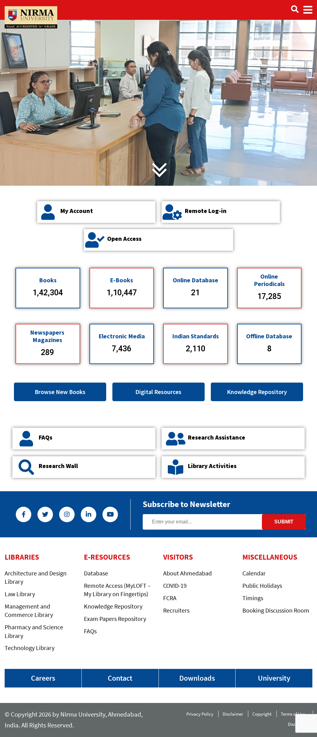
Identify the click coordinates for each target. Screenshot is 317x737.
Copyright (261, 714)
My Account (76, 211)
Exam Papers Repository (115, 618)
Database (96, 573)
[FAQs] (26, 438)
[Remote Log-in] (172, 212)
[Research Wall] (26, 467)
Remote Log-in (206, 211)
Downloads (197, 678)
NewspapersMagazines (47, 336)
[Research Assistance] (175, 438)
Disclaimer (233, 714)
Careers (43, 678)
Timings (252, 598)
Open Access (124, 238)
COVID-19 (175, 585)
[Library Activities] (175, 467)
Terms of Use (294, 714)
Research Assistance (216, 437)
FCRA (169, 598)
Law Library (20, 594)
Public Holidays (262, 585)
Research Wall (58, 466)
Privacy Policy (199, 714)
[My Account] (48, 212)
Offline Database (269, 336)
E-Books (121, 280)
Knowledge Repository (113, 606)
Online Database (195, 280)
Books (48, 280)
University (274, 678)
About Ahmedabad (187, 573)
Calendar (254, 573)
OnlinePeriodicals (269, 280)
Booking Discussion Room (275, 610)
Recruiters (176, 610)
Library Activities (212, 466)
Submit (283, 521)
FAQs (45, 437)
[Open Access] (94, 240)
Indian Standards (195, 336)
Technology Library (29, 648)
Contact (120, 678)
